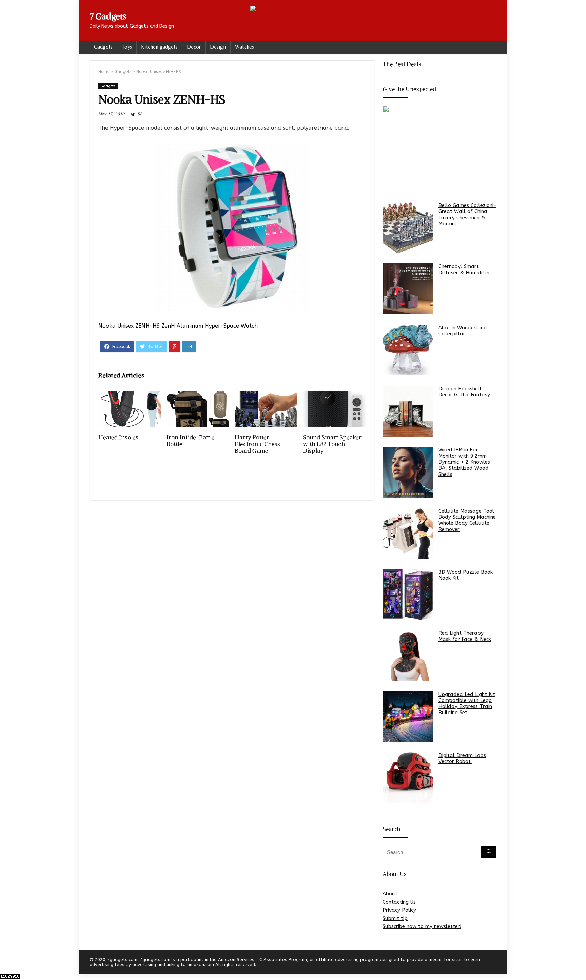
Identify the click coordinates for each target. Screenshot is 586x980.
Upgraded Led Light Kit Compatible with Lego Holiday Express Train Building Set (466, 703)
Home (103, 71)
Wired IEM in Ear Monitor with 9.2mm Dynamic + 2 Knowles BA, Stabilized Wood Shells (464, 462)
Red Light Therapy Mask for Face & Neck (464, 636)
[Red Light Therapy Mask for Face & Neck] (408, 655)
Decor (194, 46)
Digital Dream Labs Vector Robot (462, 758)
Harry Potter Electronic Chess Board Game (257, 444)
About (390, 894)
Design (218, 46)
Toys (127, 46)
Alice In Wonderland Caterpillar (462, 331)
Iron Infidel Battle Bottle (191, 440)
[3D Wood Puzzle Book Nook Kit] (408, 594)
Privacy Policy (399, 910)
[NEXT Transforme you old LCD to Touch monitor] (579, 963)
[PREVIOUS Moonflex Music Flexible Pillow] (7, 963)
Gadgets (103, 46)
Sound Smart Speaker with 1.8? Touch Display (332, 444)
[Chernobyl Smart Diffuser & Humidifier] (408, 288)
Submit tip (395, 918)
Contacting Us (399, 902)
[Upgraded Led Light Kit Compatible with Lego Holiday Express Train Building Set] (408, 716)
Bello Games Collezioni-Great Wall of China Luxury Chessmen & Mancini (467, 214)
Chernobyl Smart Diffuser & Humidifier (465, 269)
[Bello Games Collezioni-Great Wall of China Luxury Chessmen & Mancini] (408, 227)
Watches (244, 46)
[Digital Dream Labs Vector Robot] (408, 777)
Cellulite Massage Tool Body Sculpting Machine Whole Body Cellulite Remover (467, 520)
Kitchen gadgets (159, 46)
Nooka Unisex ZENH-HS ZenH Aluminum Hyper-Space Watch (178, 325)
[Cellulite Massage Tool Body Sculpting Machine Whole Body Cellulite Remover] (408, 533)
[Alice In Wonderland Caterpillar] (408, 350)
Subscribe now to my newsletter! (422, 926)
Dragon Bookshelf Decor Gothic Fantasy (464, 392)
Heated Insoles (118, 437)
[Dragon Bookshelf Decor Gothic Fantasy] (408, 411)
